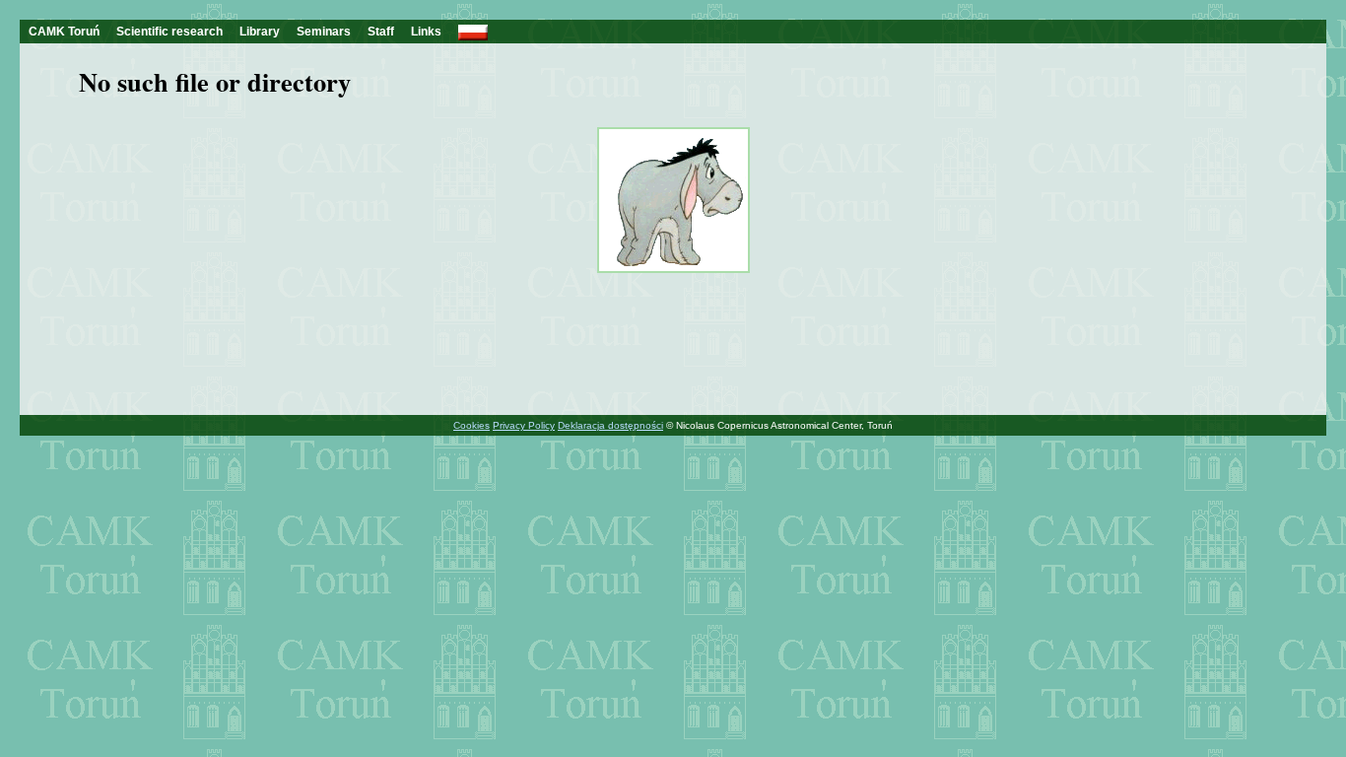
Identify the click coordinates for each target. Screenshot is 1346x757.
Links (426, 31)
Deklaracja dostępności (610, 425)
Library (259, 31)
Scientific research (169, 31)
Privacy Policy (524, 425)
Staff (381, 31)
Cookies (471, 425)
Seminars (324, 31)
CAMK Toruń (64, 31)
